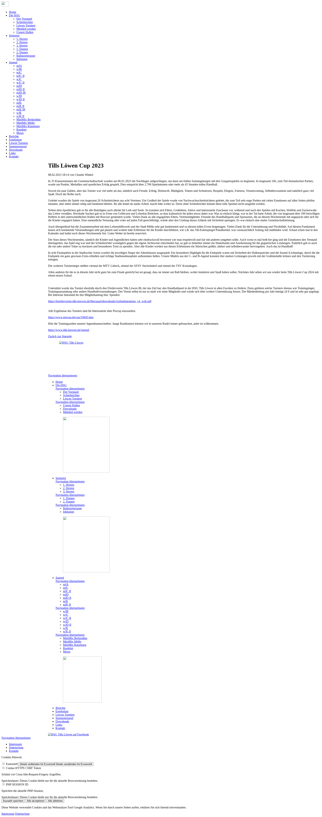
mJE (19, 102)
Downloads (16, 149)
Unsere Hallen (24, 32)
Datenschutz (16, 747)
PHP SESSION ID (17, 784)
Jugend (13, 62)
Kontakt (13, 156)
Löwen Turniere (25, 25)
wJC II (20, 82)
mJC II (20, 75)
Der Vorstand (24, 18)
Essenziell (12, 764)
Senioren (14, 35)
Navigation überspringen (62, 375)
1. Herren (22, 38)
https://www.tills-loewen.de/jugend (68, 330)
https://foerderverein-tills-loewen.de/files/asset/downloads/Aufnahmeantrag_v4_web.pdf (99, 301)
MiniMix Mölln (25, 122)
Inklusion (21, 59)
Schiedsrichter (24, 22)
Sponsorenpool (18, 146)
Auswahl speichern (13, 800)
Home (12, 12)
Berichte (14, 136)
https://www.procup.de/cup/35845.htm (70, 317)
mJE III (20, 109)
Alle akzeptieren (35, 800)
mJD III (21, 92)
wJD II (20, 99)
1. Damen (22, 49)
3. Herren (22, 45)
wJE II (20, 116)
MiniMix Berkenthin (28, 119)
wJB (19, 69)
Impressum (15, 744)
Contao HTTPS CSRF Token (23, 768)
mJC (19, 72)
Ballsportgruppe (25, 55)
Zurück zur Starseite (60, 336)
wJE (19, 112)
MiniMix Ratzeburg (28, 126)
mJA (19, 65)
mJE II (20, 106)
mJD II (20, 89)
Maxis (20, 133)
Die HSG (14, 15)
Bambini (21, 129)
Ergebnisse (15, 139)
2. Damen (22, 52)
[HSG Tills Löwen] (74, 356)
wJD (19, 96)
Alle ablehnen (55, 800)
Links (12, 153)
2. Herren (22, 42)
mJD (19, 86)
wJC (19, 79)
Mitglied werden (26, 28)
